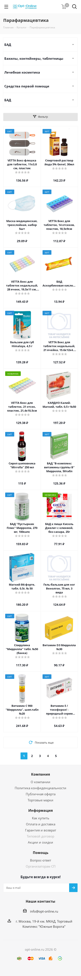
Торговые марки (40, 800)
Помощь (40, 852)
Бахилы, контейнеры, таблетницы (33, 58)
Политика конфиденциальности (40, 788)
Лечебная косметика (22, 72)
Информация (40, 810)
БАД (7, 44)
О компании (40, 782)
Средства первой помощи (26, 86)
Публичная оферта (41, 794)
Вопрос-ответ (40, 860)
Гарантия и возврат (40, 830)
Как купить (40, 818)
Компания (40, 774)
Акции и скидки (40, 842)
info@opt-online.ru (44, 911)
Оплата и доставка (40, 824)
